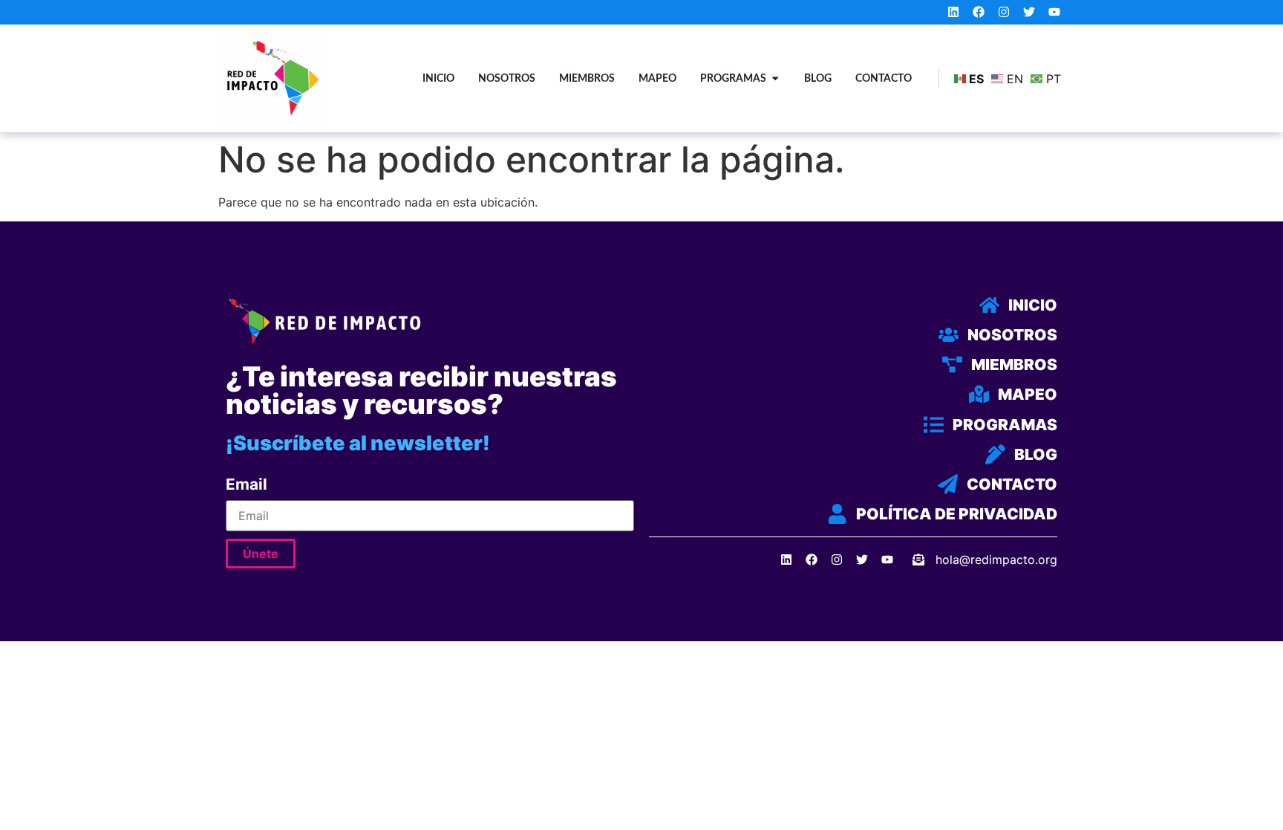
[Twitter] (1028, 12)
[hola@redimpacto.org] (918, 559)
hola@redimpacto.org (996, 559)
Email (246, 485)
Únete (260, 553)
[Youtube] (1054, 12)
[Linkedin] (953, 12)
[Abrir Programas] (775, 79)
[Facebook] (979, 12)
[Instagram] (1004, 12)
